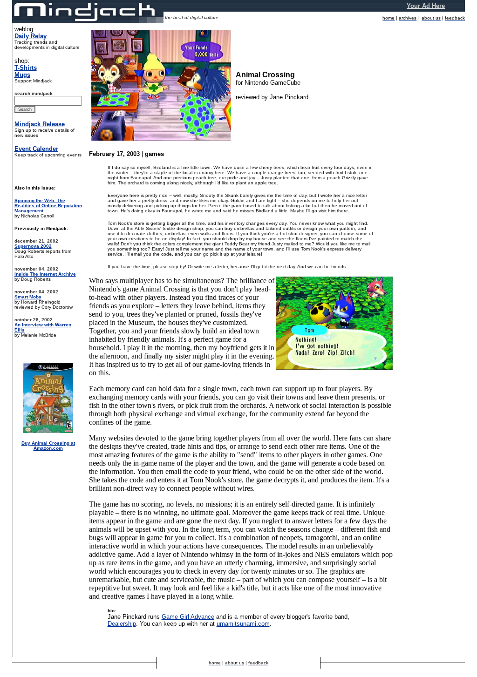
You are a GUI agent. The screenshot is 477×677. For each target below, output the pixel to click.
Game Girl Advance (188, 616)
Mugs (22, 74)
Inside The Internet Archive (45, 274)
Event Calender (36, 148)
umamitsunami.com (243, 623)
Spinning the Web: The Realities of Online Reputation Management (48, 205)
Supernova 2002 (33, 246)
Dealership (122, 623)
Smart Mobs (27, 296)
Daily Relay (30, 36)
